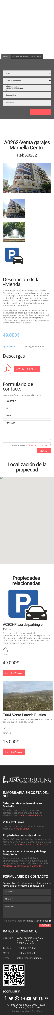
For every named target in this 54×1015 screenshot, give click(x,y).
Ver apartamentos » (31, 815)
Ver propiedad (13, 672)
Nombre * (11, 401)
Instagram (23, 998)
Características (13, 87)
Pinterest (46, 998)
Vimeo (34, 998)
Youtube (28, 998)
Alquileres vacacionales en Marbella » (23, 866)
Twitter (11, 998)
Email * (9, 416)
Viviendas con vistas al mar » (33, 844)
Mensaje (10, 423)
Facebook (5, 998)
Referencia (11, 102)
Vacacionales (36, 56)
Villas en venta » (22, 828)
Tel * (8, 408)
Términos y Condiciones (27, 1007)
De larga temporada (20, 56)
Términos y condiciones (38, 445)
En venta (6, 56)
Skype (40, 998)
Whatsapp (17, 998)
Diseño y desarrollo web (27, 1011)
